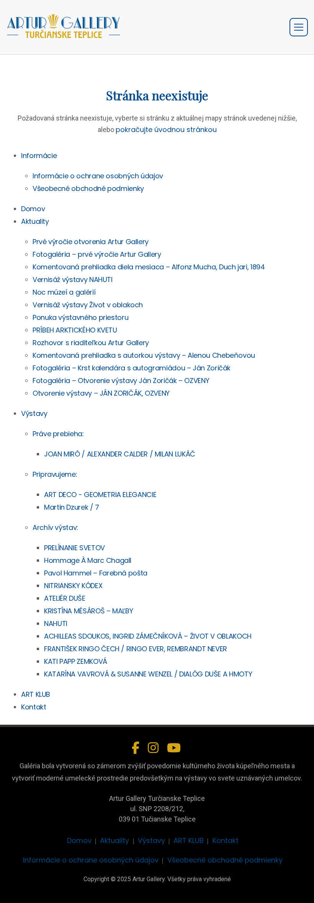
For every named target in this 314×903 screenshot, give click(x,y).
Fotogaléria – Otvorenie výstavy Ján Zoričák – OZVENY (121, 380)
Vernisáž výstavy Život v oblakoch (88, 305)
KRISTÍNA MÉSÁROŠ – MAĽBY (88, 611)
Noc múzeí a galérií (64, 292)
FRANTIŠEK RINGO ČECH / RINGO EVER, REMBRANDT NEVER (135, 649)
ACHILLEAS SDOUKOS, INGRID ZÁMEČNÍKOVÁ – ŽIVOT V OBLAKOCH (148, 636)
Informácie (39, 155)
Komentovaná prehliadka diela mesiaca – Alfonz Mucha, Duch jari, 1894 (149, 267)
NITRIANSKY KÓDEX (73, 585)
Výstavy (34, 413)
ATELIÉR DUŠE (64, 598)
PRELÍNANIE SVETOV (74, 548)
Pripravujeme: (55, 474)
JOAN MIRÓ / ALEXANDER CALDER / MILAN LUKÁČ (119, 454)
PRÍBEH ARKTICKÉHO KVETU (75, 330)
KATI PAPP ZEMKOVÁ (75, 661)
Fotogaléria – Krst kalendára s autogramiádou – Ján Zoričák (132, 368)
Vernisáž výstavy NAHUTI (73, 279)
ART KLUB (35, 694)
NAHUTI (55, 623)
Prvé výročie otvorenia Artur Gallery (91, 241)
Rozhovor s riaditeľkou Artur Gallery (91, 342)
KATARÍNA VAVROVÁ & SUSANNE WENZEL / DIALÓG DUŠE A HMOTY (148, 674)
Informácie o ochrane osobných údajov (98, 176)
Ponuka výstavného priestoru (80, 317)
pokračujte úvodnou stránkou (166, 129)
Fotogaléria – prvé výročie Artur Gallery (97, 254)
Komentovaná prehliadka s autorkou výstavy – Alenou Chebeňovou (144, 355)
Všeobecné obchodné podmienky (88, 188)
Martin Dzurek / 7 (71, 507)
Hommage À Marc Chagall (87, 560)
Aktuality (35, 221)
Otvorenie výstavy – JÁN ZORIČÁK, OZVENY (101, 393)
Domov (33, 209)
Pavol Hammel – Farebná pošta (95, 573)
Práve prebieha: (58, 433)
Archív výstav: (55, 527)
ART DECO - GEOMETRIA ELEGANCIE (100, 494)
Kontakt (33, 707)
